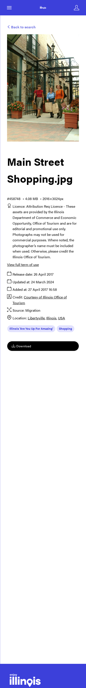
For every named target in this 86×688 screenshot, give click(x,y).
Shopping (65, 328)
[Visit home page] (43, 7)
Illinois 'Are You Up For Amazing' (31, 328)
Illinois (51, 317)
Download (23, 346)
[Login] (76, 7)
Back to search (23, 26)
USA (61, 317)
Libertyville (36, 317)
